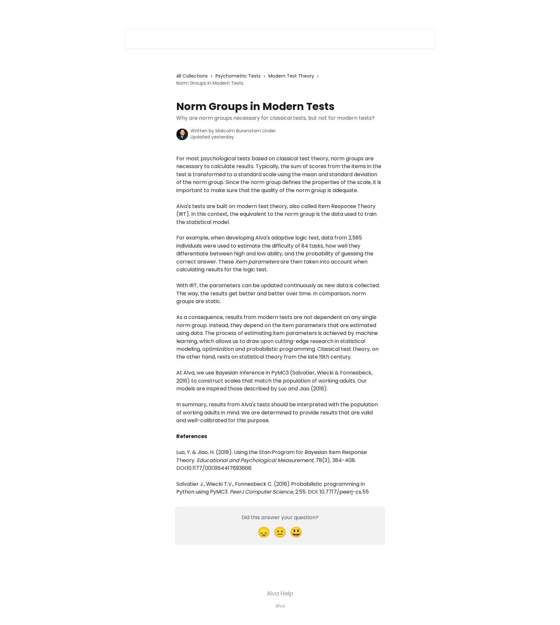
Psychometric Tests (238, 76)
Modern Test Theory (291, 76)
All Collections (192, 76)
